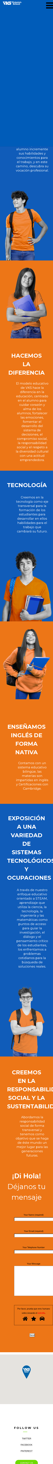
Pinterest (27, 1451)
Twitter (26, 1438)
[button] (26, 1372)
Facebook (26, 1445)
